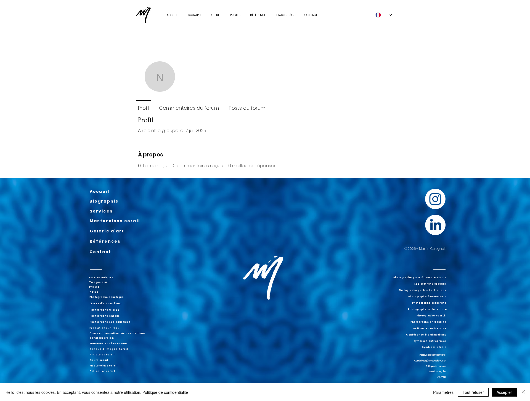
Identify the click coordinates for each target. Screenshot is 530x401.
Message (346, 87)
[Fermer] (523, 392)
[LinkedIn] (435, 225)
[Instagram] (435, 199)
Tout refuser (473, 392)
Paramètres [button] (443, 392)
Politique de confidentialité (165, 392)
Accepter (504, 392)
